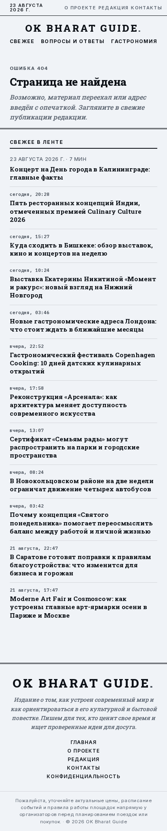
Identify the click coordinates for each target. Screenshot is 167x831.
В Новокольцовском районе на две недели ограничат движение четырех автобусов (82, 485)
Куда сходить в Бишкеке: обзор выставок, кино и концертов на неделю (81, 249)
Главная (83, 742)
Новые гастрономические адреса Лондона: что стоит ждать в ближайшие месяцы (83, 325)
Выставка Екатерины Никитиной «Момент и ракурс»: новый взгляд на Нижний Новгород (83, 287)
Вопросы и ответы (73, 41)
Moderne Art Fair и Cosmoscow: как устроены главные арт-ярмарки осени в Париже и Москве (78, 607)
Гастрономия (134, 41)
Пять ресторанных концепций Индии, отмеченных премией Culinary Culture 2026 (75, 211)
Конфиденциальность (83, 776)
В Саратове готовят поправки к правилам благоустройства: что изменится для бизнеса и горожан (80, 565)
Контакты (144, 8)
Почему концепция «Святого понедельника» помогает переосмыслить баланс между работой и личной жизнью (81, 522)
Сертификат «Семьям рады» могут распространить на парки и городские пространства (74, 447)
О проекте (77, 8)
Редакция (111, 8)
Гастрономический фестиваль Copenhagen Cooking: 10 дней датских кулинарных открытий (82, 363)
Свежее (22, 41)
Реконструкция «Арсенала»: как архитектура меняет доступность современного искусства (68, 405)
